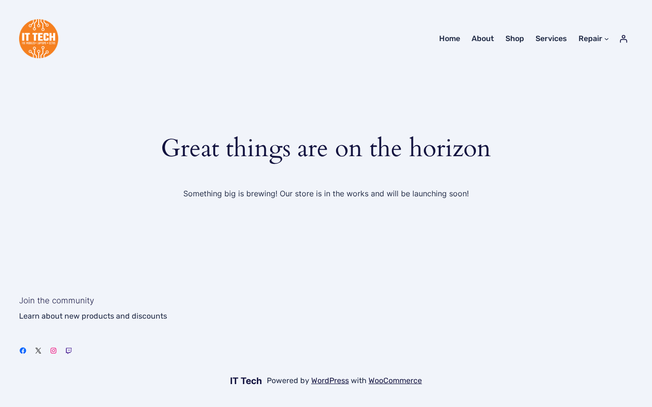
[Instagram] (53, 350)
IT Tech (246, 380)
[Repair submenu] (606, 38)
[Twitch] (69, 350)
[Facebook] (23, 350)
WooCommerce (395, 380)
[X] (38, 350)
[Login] (623, 38)
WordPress (330, 380)
